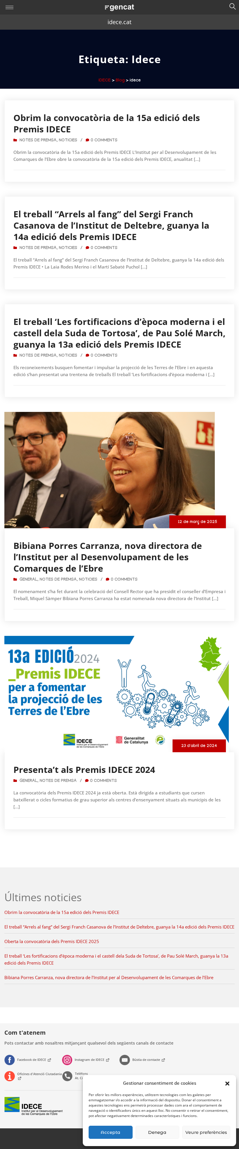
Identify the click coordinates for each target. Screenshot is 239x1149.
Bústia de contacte (146, 1059)
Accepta (110, 1132)
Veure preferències (206, 1132)
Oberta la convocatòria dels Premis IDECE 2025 (51, 941)
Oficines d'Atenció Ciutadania (39, 1074)
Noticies (68, 140)
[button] (227, 1083)
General (28, 580)
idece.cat (119, 22)
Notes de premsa (38, 140)
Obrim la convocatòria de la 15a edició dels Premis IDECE (106, 123)
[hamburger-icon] (9, 7)
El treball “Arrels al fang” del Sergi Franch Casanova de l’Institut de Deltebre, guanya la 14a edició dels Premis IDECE (111, 225)
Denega (157, 1132)
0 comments (104, 140)
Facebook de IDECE (32, 1059)
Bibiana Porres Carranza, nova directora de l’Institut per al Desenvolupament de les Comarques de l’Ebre (107, 557)
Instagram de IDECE (90, 1059)
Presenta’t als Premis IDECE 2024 (84, 770)
